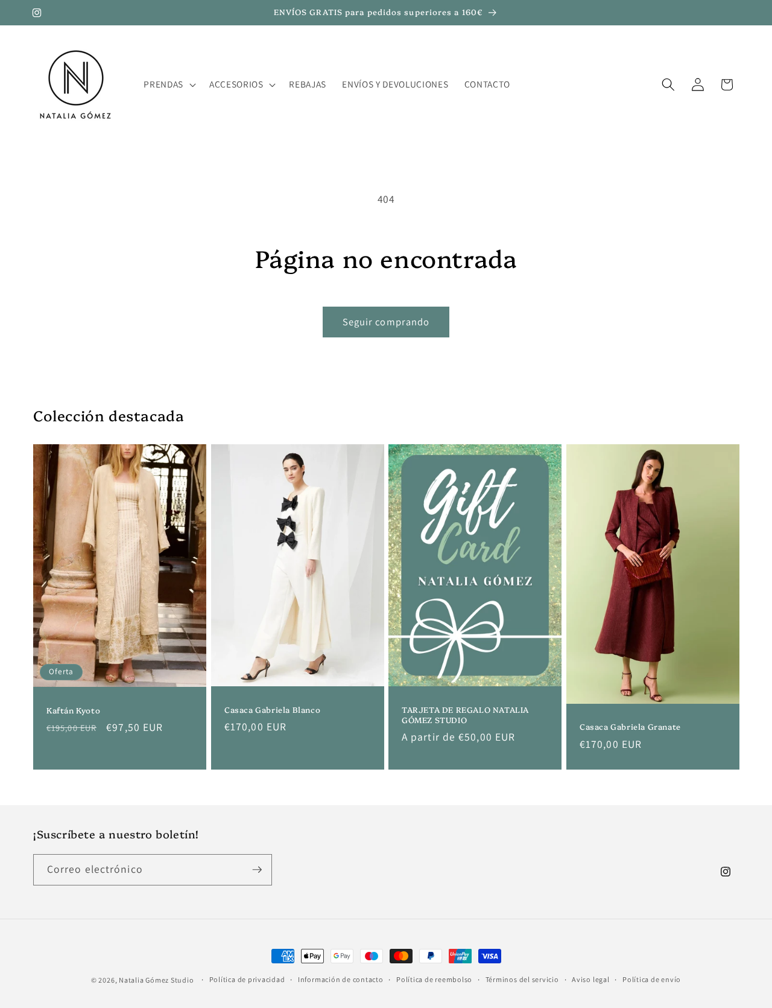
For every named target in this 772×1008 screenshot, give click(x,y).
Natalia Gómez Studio (156, 979)
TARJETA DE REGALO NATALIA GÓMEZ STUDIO (465, 714)
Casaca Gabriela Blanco (272, 709)
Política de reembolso (434, 979)
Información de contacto (341, 979)
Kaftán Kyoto (73, 710)
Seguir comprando (386, 321)
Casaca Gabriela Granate (630, 727)
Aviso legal (590, 979)
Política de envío (651, 979)
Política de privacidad (247, 979)
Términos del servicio (522, 979)
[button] (168, 84)
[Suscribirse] (256, 869)
